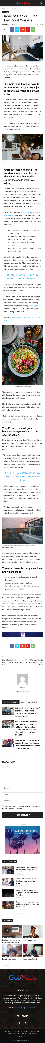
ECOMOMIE (24, 1031)
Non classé (12, 8)
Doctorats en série (9, 959)
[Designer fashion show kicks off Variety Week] (12, 931)
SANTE (24, 1034)
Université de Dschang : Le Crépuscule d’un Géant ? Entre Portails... (27, 892)
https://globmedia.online (22, 691)
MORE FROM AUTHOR (29, 702)
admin (6, 24)
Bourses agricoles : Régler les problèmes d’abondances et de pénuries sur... (27, 904)
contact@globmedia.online (27, 1007)
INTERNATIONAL (8, 937)
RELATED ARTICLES (11, 702)
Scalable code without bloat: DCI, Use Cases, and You (12, 662)
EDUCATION (35, 1031)
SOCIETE (16, 1031)
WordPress (15, 69)
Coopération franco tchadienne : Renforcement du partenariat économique (28, 869)
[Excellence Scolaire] (33, 950)
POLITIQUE (27, 937)
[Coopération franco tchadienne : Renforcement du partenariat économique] (8, 870)
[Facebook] (19, 1023)
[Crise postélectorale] (33, 931)
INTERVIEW (32, 1034)
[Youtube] (25, 1023)
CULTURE (5, 956)
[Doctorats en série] (12, 950)
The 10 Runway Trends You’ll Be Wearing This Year (34, 662)
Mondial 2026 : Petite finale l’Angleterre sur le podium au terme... (27, 881)
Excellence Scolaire (30, 959)
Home (4, 8)
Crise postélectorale (31, 940)
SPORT (10, 1034)
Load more (21, 913)
